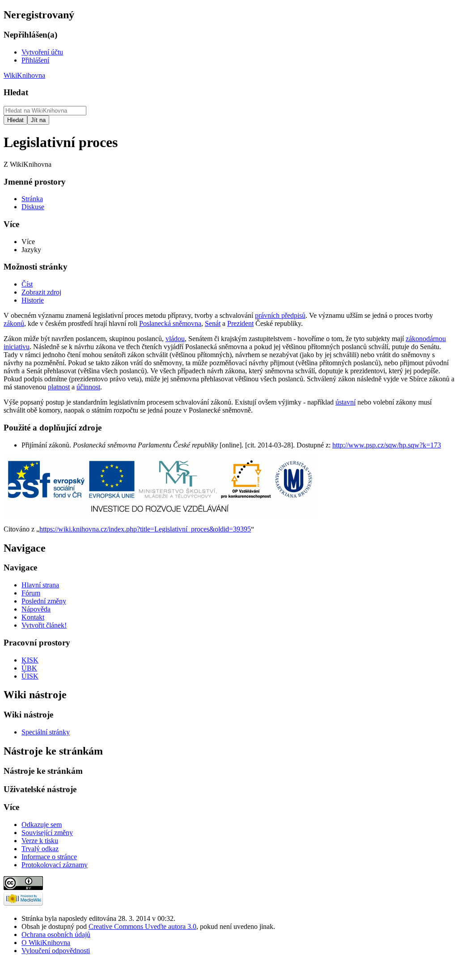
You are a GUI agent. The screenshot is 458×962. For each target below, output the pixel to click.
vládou (175, 338)
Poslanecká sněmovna (170, 323)
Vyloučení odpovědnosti (55, 950)
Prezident (240, 323)
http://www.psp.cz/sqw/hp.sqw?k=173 (386, 445)
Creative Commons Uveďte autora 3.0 (142, 926)
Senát (213, 323)
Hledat (16, 92)
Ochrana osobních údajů (55, 934)
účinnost (88, 387)
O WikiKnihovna (45, 942)
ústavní (345, 402)
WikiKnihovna (24, 75)
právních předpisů (280, 315)
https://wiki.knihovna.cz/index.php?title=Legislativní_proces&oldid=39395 (145, 529)
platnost (59, 387)
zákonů (14, 323)
